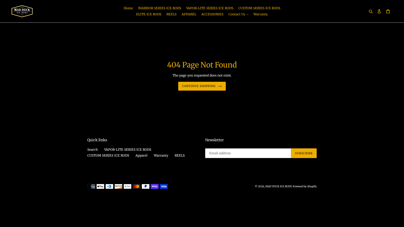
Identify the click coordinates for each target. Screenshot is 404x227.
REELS (180, 155)
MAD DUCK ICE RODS (278, 186)
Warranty (161, 155)
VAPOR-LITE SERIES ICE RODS (127, 150)
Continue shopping (198, 86)
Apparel (142, 155)
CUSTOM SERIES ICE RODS (108, 155)
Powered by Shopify (305, 186)
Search (92, 150)
